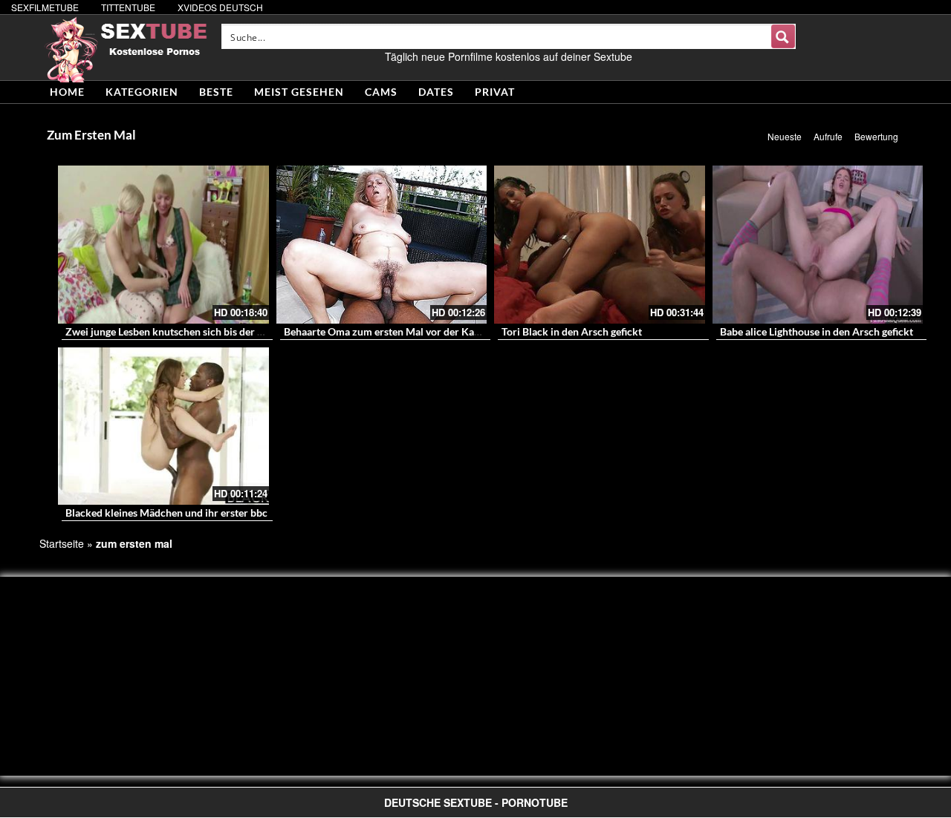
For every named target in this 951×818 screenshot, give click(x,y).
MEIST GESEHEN (299, 91)
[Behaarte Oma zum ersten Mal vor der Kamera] (381, 245)
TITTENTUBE (128, 7)
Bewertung (876, 136)
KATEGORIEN (142, 91)
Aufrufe (828, 136)
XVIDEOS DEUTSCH (220, 7)
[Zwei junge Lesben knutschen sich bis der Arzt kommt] (163, 245)
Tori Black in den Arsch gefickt (572, 331)
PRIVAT (495, 91)
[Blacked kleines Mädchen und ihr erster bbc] (163, 426)
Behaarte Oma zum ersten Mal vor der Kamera (391, 331)
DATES (436, 91)
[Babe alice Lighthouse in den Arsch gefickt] (818, 245)
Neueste (784, 136)
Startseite (61, 543)
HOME (67, 91)
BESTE (216, 91)
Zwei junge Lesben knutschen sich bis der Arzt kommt (189, 331)
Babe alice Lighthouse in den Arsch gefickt (816, 331)
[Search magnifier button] (783, 36)
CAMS (381, 91)
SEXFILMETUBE (45, 7)
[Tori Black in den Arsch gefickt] (599, 245)
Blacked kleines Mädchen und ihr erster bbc (166, 512)
